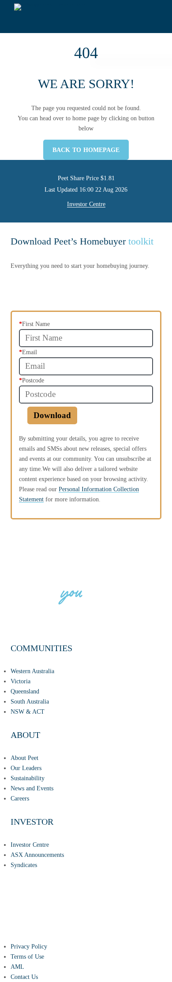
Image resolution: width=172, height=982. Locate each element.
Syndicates (24, 864)
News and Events (32, 788)
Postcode (31, 380)
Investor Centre (86, 204)
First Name (34, 323)
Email (28, 352)
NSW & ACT (28, 711)
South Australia (30, 701)
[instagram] (61, 918)
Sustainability (28, 778)
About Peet (24, 757)
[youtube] (145, 918)
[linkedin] (103, 918)
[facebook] (19, 918)
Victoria (20, 681)
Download (52, 415)
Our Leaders (26, 767)
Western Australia (32, 670)
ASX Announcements (37, 854)
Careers (20, 798)
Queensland (25, 691)
